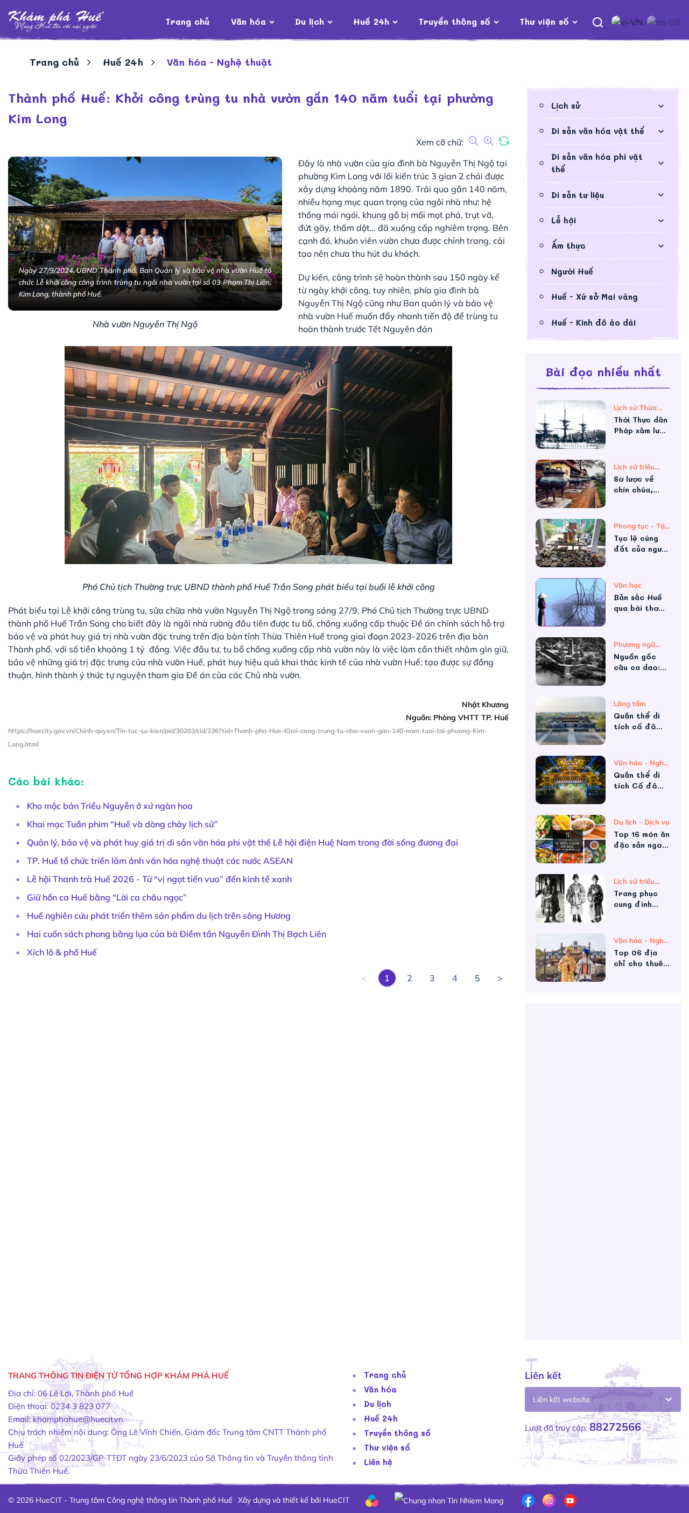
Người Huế (572, 271)
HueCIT (336, 1500)
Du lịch (309, 21)
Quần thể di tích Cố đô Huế (637, 780)
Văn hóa (248, 21)
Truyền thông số (454, 21)
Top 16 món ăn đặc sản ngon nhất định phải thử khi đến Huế (642, 839)
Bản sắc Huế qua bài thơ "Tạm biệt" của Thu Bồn (638, 603)
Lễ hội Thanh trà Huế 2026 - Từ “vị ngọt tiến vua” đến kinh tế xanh (159, 879)
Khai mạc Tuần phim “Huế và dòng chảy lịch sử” (122, 824)
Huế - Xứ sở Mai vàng (594, 296)
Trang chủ (187, 21)
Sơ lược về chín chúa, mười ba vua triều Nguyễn (639, 484)
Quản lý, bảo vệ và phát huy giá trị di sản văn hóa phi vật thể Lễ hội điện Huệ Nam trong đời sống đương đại (242, 842)
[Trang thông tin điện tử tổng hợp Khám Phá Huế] (72, 22)
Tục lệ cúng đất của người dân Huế (641, 543)
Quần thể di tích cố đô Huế (637, 721)
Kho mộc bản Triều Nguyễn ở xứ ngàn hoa (110, 805)
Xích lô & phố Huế (62, 952)
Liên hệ (378, 1461)
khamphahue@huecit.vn (78, 1419)
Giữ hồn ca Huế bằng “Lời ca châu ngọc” (107, 897)
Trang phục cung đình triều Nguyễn (639, 899)
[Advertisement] (603, 1175)
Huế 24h (371, 21)
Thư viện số (544, 21)
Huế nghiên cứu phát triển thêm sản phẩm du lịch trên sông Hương (159, 915)
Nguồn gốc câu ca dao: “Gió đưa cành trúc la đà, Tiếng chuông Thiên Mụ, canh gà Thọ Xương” (642, 662)
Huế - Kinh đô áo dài (593, 322)
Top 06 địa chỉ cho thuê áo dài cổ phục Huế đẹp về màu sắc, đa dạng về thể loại (641, 958)
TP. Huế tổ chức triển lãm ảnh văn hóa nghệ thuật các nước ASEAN (160, 860)
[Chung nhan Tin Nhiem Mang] (449, 1499)
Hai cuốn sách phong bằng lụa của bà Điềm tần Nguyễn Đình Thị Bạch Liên (176, 933)
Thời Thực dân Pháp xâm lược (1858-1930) (641, 425)
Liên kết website (561, 1399)
